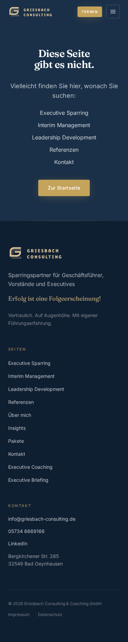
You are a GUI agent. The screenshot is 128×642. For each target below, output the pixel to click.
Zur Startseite (64, 188)
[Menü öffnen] (113, 11)
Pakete (16, 441)
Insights (17, 428)
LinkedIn (17, 543)
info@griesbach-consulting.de (41, 519)
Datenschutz (50, 614)
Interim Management (64, 125)
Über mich (19, 415)
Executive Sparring (64, 112)
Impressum (19, 614)
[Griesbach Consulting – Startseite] (30, 11)
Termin (90, 12)
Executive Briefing (28, 480)
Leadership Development (64, 137)
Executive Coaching (30, 467)
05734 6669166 (26, 531)
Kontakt (64, 162)
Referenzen (64, 149)
